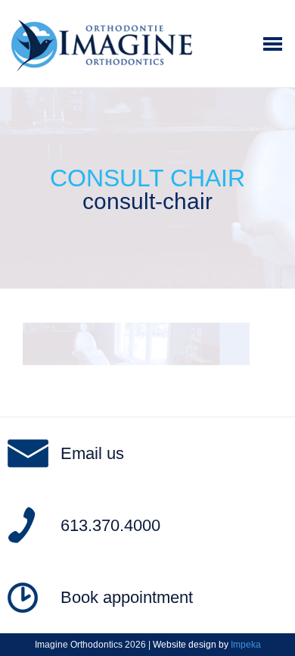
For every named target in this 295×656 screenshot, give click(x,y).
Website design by (207, 644)
